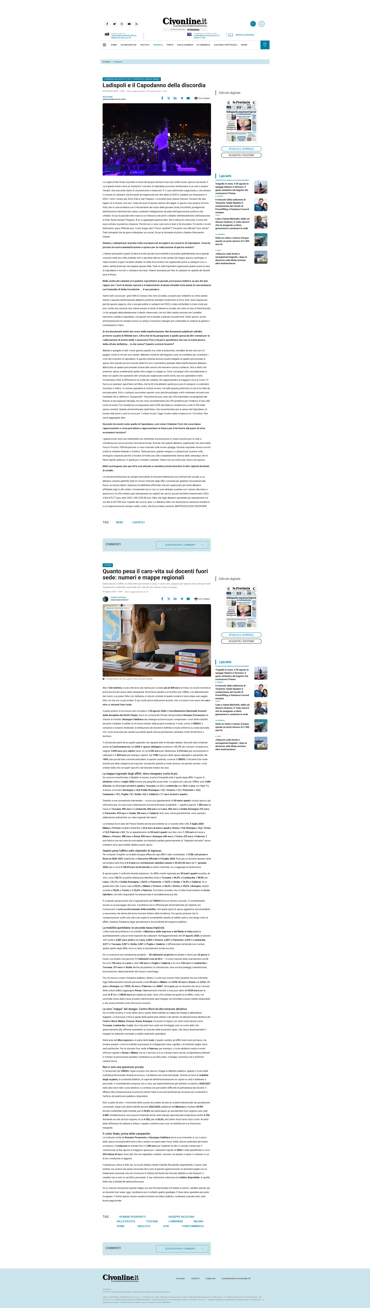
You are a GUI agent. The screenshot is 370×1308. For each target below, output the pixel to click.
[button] (261, 24)
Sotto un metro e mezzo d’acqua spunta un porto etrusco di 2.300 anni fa (232, 241)
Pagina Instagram (122, 24)
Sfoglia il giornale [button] (241, 148)
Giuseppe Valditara (181, 1216)
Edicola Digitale (245, 35)
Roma (120, 1226)
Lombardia (176, 1221)
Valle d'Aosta (125, 1221)
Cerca (253, 24)
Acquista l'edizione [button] (241, 155)
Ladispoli (138, 522)
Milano (198, 1221)
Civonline (106, 62)
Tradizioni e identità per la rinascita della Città (123, 37)
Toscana (152, 1221)
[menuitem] (114, 45)
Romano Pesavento (132, 1216)
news (119, 522)
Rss (136, 24)
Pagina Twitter (114, 24)
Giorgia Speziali (118, 598)
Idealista (144, 1226)
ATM (166, 1226)
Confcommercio (193, 1226)
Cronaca (118, 62)
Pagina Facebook (107, 24)
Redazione (108, 97)
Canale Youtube (129, 24)
